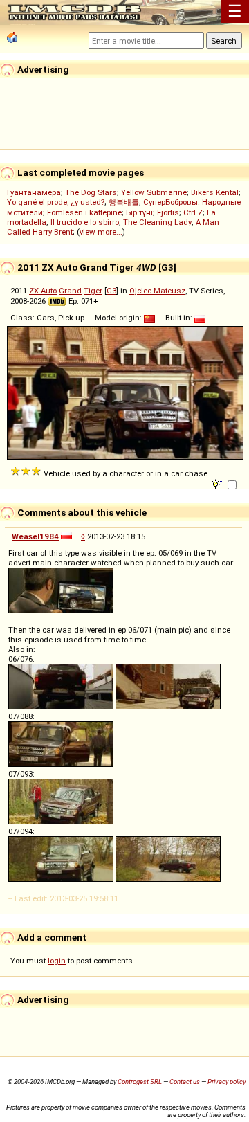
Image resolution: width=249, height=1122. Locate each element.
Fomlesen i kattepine (84, 212)
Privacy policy (227, 1081)
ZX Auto (43, 291)
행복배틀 (124, 202)
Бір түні (139, 212)
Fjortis (168, 212)
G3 (111, 291)
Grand (70, 291)
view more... (101, 232)
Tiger (93, 291)
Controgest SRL (140, 1081)
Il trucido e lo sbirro (84, 222)
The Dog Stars (91, 192)
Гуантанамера (34, 192)
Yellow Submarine (154, 192)
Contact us (184, 1081)
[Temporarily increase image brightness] (218, 483)
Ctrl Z (193, 212)
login (57, 961)
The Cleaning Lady (157, 222)
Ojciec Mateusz (157, 291)
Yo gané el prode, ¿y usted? (55, 202)
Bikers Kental (215, 192)
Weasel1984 (35, 536)
